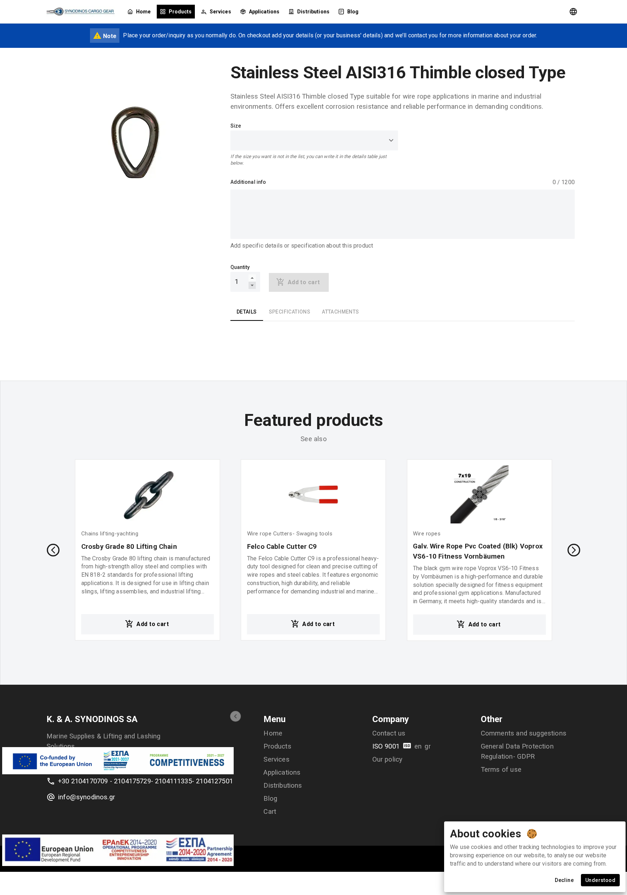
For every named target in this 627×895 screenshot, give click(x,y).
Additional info (248, 182)
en (418, 746)
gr (427, 746)
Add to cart (152, 624)
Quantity (240, 267)
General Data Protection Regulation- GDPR (517, 751)
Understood (600, 880)
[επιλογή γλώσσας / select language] (573, 11)
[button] (235, 716)
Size (235, 126)
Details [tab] (247, 312)
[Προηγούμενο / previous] (53, 550)
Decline (564, 880)
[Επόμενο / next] (573, 550)
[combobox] (314, 140)
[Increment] (252, 278)
